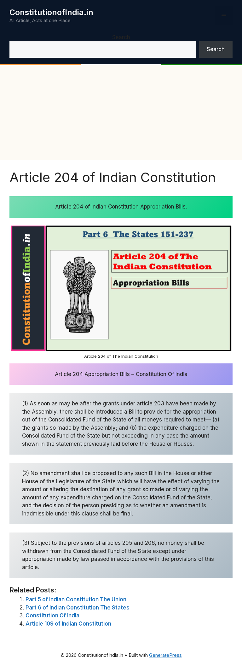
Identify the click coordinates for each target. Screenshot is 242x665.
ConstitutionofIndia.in (51, 12)
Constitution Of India (52, 615)
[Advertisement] (121, 112)
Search (121, 37)
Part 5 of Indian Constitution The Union (76, 599)
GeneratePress (165, 655)
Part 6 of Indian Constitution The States (78, 607)
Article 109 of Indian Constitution (68, 624)
